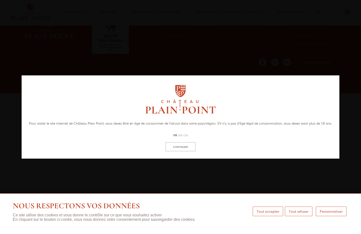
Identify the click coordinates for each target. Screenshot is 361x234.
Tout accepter (268, 211)
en (180, 135)
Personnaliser (331, 211)
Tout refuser (298, 211)
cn (185, 135)
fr (175, 135)
